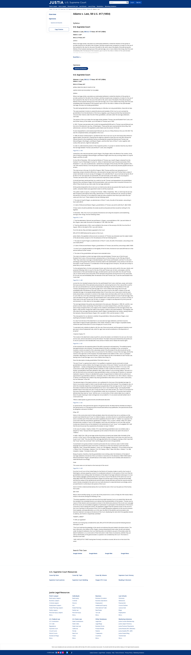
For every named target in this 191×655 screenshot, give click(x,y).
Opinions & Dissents (81, 68)
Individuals (75, 596)
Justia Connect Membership (126, 621)
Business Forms (100, 626)
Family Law (75, 610)
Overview (52, 14)
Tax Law (98, 612)
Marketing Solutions (110, 6)
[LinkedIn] (56, 652)
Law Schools (82, 6)
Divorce (74, 603)
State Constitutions (77, 621)
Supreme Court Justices (57, 580)
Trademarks (99, 633)
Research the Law (73, 6)
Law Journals (122, 608)
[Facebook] (61, 652)
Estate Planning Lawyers (56, 608)
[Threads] (65, 652)
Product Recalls (100, 628)
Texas (74, 636)
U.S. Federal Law (54, 619)
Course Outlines (123, 605)
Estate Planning (76, 608)
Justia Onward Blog (124, 633)
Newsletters (100, 6)
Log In (132, 2)
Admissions (122, 600)
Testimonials (122, 636)
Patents (98, 631)
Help (113, 652)
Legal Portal (102, 652)
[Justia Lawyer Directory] (71, 652)
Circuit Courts (53, 631)
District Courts (53, 633)
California (75, 628)
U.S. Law (55, 9)
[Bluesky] (67, 652)
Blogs (120, 610)
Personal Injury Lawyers (56, 612)
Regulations (52, 626)
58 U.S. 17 (87, 32)
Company (108, 652)
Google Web (108, 553)
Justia (50, 9)
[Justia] (56, 2)
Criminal (74, 600)
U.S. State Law (77, 619)
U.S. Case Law (61, 9)
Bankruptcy (75, 598)
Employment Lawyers (55, 605)
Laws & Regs (91, 6)
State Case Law (76, 626)
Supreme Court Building (80, 580)
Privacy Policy (129, 652)
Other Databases (101, 619)
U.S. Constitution (54, 621)
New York (75, 633)
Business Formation (101, 598)
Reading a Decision (125, 580)
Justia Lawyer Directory (125, 624)
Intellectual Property (101, 605)
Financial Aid (122, 603)
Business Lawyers (54, 600)
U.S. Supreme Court (71, 9)
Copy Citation (59, 29)
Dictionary (121, 598)
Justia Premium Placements (126, 626)
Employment (99, 603)
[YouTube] (58, 652)
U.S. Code (51, 624)
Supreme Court (53, 628)
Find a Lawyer (53, 6)
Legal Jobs (98, 621)
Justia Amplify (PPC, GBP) (126, 631)
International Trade (101, 608)
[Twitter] (69, 652)
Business (98, 596)
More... (51, 615)
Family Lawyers (53, 610)
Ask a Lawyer (62, 6)
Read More (76, 57)
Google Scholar (77, 553)
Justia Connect (94, 652)
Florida (74, 631)
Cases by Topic (77, 575)
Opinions (52, 19)
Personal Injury (76, 612)
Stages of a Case (101, 580)
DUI (73, 605)
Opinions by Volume (81, 9)
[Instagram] (63, 652)
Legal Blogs (99, 624)
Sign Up (138, 2)
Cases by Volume (101, 575)
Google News (125, 553)
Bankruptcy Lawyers (55, 598)
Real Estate (99, 610)
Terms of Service (119, 652)
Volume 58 (89, 9)
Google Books (93, 553)
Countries (98, 636)
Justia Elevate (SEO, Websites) (127, 628)
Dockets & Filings (54, 636)
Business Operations (101, 600)
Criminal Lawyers (54, 603)
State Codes (75, 624)
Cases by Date (54, 575)
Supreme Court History (126, 575)
